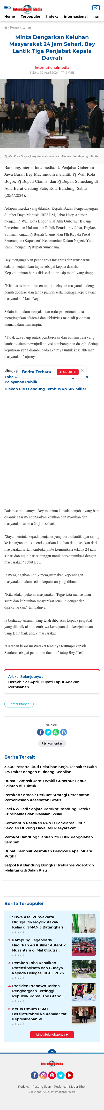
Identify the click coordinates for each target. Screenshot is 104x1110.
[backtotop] (52, 1053)
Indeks (52, 16)
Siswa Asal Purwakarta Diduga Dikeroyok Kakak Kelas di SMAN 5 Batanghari (37, 922)
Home (9, 16)
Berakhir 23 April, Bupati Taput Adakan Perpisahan (44, 684)
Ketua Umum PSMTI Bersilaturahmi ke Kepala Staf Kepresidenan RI (39, 1014)
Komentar (54, 743)
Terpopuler (30, 16)
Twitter (63, 1081)
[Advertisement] (52, 448)
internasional (76, 16)
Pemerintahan (19, 704)
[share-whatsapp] (55, 732)
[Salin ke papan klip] (63, 732)
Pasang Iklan (41, 1086)
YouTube (73, 1081)
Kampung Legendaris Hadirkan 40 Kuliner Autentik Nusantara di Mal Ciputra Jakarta (39, 945)
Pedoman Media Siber (70, 1086)
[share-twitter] (48, 732)
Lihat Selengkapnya (51, 1034)
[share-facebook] (40, 732)
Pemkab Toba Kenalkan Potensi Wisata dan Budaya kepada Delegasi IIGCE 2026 (38, 967)
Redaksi (24, 1086)
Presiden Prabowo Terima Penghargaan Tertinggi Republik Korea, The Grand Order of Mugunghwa (36, 991)
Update (69, 372)
